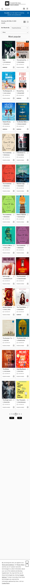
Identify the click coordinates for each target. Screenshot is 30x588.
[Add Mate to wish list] (14, 67)
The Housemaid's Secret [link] (22, 276)
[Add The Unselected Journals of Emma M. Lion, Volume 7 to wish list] (14, 222)
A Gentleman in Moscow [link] (22, 153)
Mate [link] (4, 60)
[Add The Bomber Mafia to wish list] (28, 129)
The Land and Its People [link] (22, 60)
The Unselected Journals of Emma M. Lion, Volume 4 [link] (8, 183)
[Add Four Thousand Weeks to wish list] (28, 407)
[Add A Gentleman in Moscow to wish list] (28, 160)
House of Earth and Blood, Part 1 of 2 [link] (8, 307)
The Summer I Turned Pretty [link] (8, 338)
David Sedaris (21, 62)
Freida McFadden (22, 278)
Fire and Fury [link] (20, 91)
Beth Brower (7, 155)
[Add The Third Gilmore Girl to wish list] (28, 315)
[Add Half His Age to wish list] (14, 284)
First (12, 418)
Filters (4, 32)
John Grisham (7, 371)
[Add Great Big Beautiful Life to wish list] (28, 377)
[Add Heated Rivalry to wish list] (14, 129)
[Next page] (21, 414)
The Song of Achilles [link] (22, 338)
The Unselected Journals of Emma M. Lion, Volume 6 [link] (8, 153)
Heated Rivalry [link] (7, 122)
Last (20, 418)
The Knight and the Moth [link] (8, 400)
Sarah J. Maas (7, 247)
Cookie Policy (6, 583)
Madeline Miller (21, 340)
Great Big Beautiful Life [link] (22, 369)
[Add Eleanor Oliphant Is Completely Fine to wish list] (28, 222)
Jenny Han (6, 340)
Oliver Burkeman (22, 402)
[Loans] (24, 9)
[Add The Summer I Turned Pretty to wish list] (14, 346)
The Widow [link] (6, 369)
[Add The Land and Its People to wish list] (28, 67)
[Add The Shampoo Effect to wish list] (14, 98)
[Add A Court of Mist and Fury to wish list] (14, 253)
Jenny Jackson (7, 93)
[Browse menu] (27, 9)
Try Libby (6, 13)
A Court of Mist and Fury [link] (8, 245)
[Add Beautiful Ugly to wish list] (28, 191)
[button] (25, 22)
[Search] (2, 9)
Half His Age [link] (6, 276)
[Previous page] (10, 414)
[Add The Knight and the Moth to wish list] (14, 407)
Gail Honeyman (21, 216)
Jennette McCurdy (8, 278)
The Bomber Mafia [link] (22, 122)
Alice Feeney (21, 185)
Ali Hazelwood (7, 62)
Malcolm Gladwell (22, 124)
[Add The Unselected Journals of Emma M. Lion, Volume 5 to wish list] (28, 253)
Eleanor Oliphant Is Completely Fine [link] (22, 214)
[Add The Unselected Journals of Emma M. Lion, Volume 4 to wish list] (14, 191)
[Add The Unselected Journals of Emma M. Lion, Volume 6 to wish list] (14, 160)
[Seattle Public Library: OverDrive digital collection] (15, 3)
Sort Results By (5, 27)
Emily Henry (20, 371)
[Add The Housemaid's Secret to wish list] (28, 284)
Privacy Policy (20, 565)
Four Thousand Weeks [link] (22, 400)
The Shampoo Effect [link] (8, 91)
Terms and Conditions (8, 565)
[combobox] (12, 9)
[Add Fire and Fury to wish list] (28, 98)
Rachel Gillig (7, 402)
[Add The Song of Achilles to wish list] (28, 346)
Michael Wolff (21, 93)
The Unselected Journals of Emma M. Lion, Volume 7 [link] (8, 214)
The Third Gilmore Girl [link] (22, 307)
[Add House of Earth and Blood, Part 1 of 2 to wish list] (14, 315)
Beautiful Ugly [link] (21, 183)
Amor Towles (21, 155)
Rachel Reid (6, 124)
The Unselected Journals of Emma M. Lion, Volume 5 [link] (22, 245)
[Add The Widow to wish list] (14, 377)
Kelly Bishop (21, 309)
